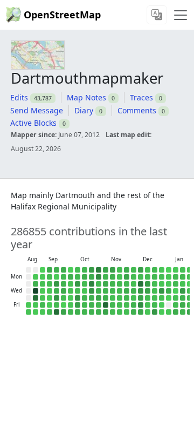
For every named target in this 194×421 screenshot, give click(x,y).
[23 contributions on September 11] (49, 298)
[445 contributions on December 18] (147, 298)
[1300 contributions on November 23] (126, 270)
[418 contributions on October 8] (77, 291)
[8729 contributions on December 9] (140, 284)
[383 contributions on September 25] (63, 298)
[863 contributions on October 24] (91, 305)
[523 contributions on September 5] (42, 305)
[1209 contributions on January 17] (175, 312)
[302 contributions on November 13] (112, 298)
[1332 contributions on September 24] (63, 291)
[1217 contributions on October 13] (84, 277)
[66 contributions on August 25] (35, 277)
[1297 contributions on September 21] (63, 270)
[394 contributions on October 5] (77, 270)
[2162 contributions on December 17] (147, 291)
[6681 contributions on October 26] (98, 270)
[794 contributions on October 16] (84, 298)
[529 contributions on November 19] (119, 291)
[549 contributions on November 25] (126, 284)
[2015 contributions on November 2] (105, 270)
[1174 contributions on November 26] (126, 291)
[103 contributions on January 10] (168, 312)
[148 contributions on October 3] (70, 305)
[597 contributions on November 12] (112, 291)
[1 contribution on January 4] (168, 270)
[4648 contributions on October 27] (98, 277)
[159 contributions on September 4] (42, 298)
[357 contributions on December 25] (154, 298)
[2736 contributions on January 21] (182, 291)
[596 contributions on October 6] (77, 277)
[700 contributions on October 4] (70, 312)
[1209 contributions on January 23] (182, 305)
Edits (19, 97)
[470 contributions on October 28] (98, 284)
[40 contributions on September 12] (49, 305)
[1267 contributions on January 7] (168, 291)
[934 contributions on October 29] (98, 291)
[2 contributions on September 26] (63, 305)
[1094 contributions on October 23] (91, 298)
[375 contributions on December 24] (154, 291)
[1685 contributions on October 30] (98, 298)
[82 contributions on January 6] (168, 284)
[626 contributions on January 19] (182, 277)
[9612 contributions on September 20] (56, 312)
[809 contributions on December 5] (133, 305)
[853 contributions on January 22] (182, 298)
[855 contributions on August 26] (35, 284)
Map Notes (86, 97)
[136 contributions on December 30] (161, 284)
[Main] (180, 15)
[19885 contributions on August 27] (35, 291)
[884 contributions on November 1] (98, 312)
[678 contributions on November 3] (105, 277)
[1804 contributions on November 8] (105, 312)
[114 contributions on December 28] (161, 270)
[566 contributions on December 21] (154, 270)
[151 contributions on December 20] (147, 312)
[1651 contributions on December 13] (140, 312)
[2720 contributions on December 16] (147, 284)
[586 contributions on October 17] (84, 305)
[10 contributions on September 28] (70, 270)
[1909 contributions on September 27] (63, 312)
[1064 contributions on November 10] (112, 277)
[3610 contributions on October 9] (77, 298)
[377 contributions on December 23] (154, 284)
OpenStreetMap (62, 14)
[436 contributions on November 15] (112, 312)
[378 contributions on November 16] (119, 270)
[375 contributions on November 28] (126, 305)
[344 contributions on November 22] (119, 312)
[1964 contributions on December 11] (140, 298)
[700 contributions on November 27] (126, 298)
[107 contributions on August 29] (35, 305)
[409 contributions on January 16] (175, 305)
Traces (141, 97)
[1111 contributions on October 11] (77, 312)
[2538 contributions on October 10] (77, 305)
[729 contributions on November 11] (112, 284)
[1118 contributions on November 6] (105, 298)
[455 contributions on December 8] (140, 277)
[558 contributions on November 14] (112, 305)
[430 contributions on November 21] (119, 305)
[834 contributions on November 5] (105, 291)
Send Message (36, 110)
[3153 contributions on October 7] (77, 284)
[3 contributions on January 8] (168, 298)
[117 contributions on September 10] (49, 291)
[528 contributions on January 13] (175, 284)
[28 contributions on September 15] (56, 277)
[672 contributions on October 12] (84, 270)
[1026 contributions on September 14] (56, 270)
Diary (83, 110)
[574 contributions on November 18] (119, 284)
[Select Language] (157, 14)
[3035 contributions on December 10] (140, 291)
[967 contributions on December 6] (133, 312)
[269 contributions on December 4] (133, 298)
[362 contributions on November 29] (126, 312)
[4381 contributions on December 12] (140, 305)
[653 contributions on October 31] (98, 305)
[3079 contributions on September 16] (56, 284)
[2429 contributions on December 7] (140, 270)
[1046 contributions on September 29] (70, 277)
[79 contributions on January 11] (175, 270)
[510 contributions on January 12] (175, 277)
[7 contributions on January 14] (175, 291)
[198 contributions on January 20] (182, 284)
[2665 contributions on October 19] (91, 270)
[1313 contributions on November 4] (105, 284)
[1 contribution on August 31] (42, 270)
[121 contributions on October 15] (84, 291)
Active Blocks (33, 123)
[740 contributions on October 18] (84, 312)
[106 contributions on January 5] (168, 277)
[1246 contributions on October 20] (91, 277)
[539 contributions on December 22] (154, 277)
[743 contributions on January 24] (182, 312)
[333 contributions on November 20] (119, 298)
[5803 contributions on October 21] (91, 284)
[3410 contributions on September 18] (56, 298)
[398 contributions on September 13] (49, 312)
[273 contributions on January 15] (175, 298)
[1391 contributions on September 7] (49, 270)
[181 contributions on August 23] (28, 312)
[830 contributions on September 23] (63, 284)
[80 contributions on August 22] (28, 305)
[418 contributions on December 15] (147, 277)
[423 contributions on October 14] (84, 284)
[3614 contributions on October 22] (91, 291)
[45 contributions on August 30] (35, 312)
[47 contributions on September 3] (42, 291)
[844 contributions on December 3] (133, 291)
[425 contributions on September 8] (49, 277)
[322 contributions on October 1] (70, 291)
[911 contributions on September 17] (56, 291)
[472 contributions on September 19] (56, 305)
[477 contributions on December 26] (154, 305)
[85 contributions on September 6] (42, 312)
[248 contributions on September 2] (42, 284)
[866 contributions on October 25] (91, 312)
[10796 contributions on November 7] (105, 305)
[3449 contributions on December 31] (161, 291)
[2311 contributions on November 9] (112, 270)
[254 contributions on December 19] (147, 305)
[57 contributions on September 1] (42, 277)
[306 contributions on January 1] (161, 298)
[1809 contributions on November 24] (126, 277)
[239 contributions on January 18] (182, 270)
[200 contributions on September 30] (70, 284)
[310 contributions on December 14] (147, 270)
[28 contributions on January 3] (161, 312)
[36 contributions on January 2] (161, 305)
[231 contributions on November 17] (119, 277)
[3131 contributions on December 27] (154, 312)
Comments (136, 110)
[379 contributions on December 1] (133, 277)
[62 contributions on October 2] (70, 298)
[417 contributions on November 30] (133, 270)
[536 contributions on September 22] (63, 277)
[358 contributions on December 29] (161, 277)
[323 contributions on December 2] (133, 284)
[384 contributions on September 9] (49, 284)
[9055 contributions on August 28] (35, 298)
